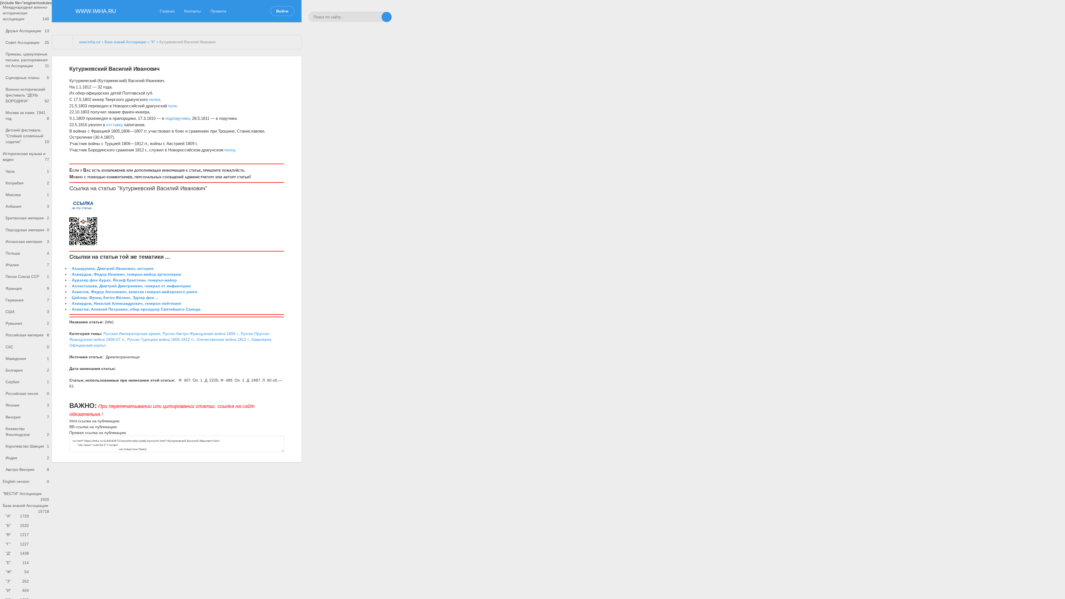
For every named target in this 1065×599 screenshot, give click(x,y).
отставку (114, 124)
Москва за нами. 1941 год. (27, 115)
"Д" (17, 553)
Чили (27, 171)
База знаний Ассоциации (26, 507)
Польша (27, 253)
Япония (27, 405)
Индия (27, 458)
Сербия (27, 382)
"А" (17, 516)
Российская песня (27, 393)
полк (172, 105)
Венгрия (27, 417)
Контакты (192, 11)
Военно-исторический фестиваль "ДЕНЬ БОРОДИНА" (27, 95)
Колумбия (27, 183)
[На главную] (62, 42)
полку (229, 150)
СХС (27, 347)
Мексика (27, 194)
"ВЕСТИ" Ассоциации (26, 495)
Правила (218, 11)
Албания (27, 206)
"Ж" (17, 572)
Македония (27, 358)
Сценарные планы (27, 77)
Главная (167, 11)
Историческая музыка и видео (26, 156)
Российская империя (27, 335)
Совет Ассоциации (27, 42)
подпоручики (177, 118)
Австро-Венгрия (27, 469)
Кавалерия (261, 339)
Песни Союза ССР (27, 276)
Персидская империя (27, 230)
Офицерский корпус (87, 345)
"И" (17, 590)
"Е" (17, 562)
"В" (17, 534)
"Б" (17, 525)
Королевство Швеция (27, 446)
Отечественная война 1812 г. (223, 339)
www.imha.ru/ (89, 42)
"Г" (17, 544)
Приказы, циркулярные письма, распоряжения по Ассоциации (27, 60)
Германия (27, 300)
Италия (27, 265)
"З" (17, 581)
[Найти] (387, 17)
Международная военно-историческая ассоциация (26, 13)
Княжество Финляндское (27, 432)
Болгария (27, 370)
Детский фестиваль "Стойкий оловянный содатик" (27, 136)
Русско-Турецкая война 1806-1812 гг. (160, 339)
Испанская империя (27, 241)
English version (26, 481)
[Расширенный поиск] (377, 17)
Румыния (27, 323)
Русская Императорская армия (131, 333)
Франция (27, 288)
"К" (152, 42)
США (27, 311)
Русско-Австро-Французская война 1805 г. (201, 333)
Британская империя (27, 218)
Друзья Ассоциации (27, 31)
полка (154, 99)
